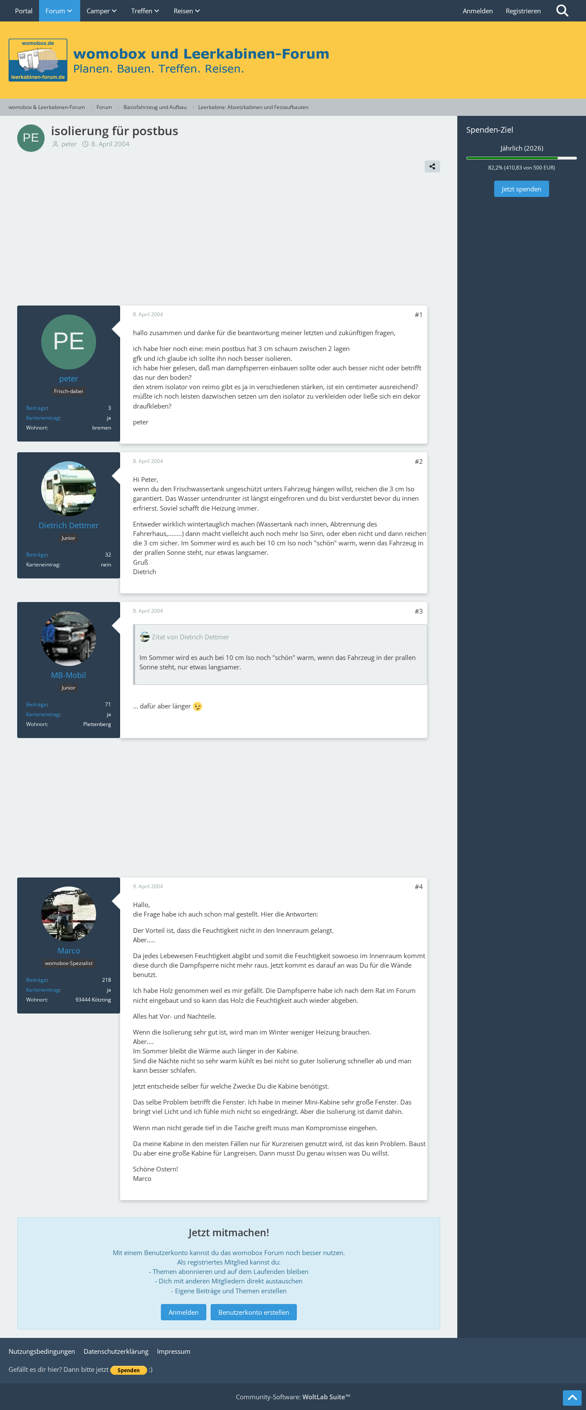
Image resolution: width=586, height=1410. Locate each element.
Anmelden (478, 10)
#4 (419, 886)
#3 (419, 611)
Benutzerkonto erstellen (253, 1312)
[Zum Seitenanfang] (572, 1398)
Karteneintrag (42, 417)
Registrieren (523, 10)
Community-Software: (293, 1396)
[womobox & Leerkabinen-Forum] (293, 60)
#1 (419, 314)
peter (69, 143)
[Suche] (562, 10)
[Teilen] (432, 166)
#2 (419, 461)
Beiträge (36, 408)
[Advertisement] (228, 241)
